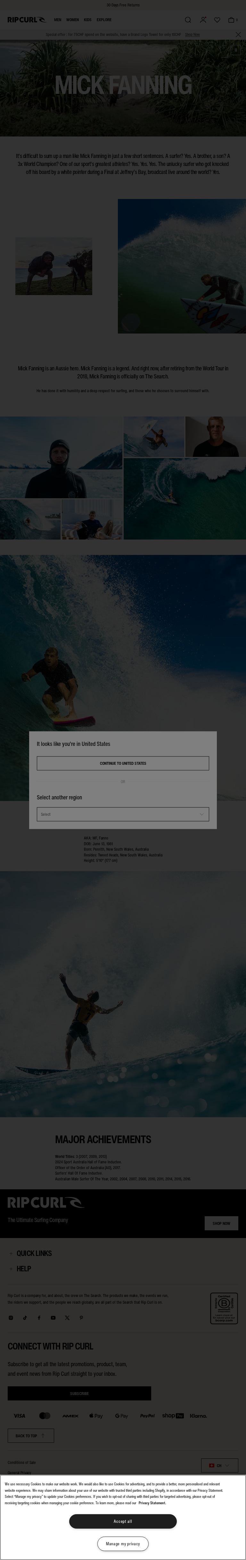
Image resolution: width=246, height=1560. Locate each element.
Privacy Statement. (152, 1503)
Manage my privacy (123, 1544)
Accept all (123, 1521)
